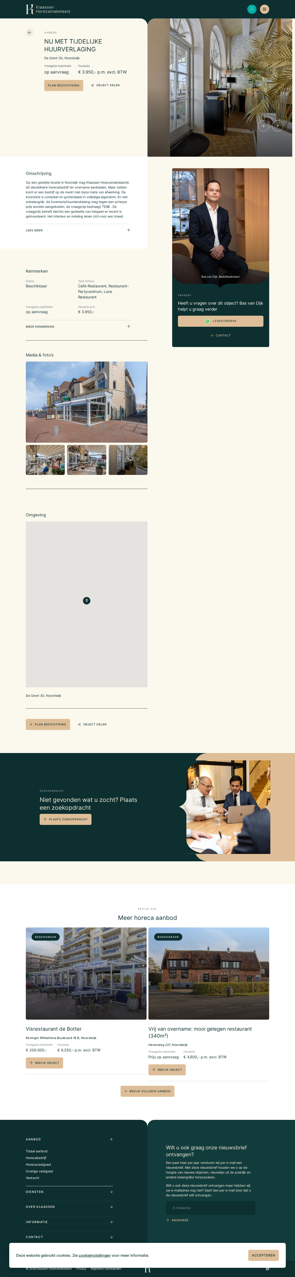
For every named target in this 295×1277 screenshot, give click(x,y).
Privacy (81, 1268)
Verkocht (32, 1178)
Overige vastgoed (39, 1171)
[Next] (277, 125)
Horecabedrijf (36, 1158)
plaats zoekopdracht (68, 819)
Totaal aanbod (36, 1151)
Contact (223, 335)
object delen (108, 85)
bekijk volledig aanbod (150, 1091)
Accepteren (263, 1255)
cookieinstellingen (95, 1255)
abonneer (180, 1220)
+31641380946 (224, 321)
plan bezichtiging (64, 85)
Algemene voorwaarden (106, 1268)
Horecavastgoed (38, 1164)
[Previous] (263, 125)
